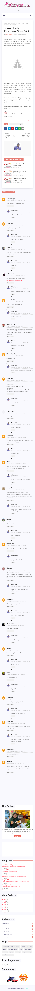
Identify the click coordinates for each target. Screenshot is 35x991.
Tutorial (29, 952)
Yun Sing (9, 762)
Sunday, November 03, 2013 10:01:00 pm (16, 413)
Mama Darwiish (12, 354)
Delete (12, 206)
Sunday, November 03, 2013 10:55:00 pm (16, 490)
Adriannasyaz (11, 199)
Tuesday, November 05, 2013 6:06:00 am (20, 342)
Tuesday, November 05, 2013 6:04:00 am (20, 477)
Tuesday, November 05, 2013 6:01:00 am (20, 313)
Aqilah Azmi (10, 749)
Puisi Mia (5, 952)
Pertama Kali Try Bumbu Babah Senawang (14, 867)
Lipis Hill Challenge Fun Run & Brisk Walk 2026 (15, 881)
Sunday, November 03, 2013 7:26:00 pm (16, 249)
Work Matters (18, 937)
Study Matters (18, 931)
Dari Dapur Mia (15, 946)
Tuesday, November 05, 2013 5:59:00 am (20, 710)
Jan (5, 909)
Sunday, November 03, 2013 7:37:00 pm (16, 275)
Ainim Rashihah (12, 300)
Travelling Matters (18, 934)
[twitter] (19, 10)
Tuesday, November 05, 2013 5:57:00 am (20, 557)
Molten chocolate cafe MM (9, 872)
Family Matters (18, 928)
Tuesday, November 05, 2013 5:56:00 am (20, 289)
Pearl (21, 949)
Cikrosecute (10, 544)
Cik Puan (9, 568)
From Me (29, 946)
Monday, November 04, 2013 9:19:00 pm (16, 723)
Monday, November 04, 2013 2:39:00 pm (16, 674)
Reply (8, 206)
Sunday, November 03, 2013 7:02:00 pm (16, 225)
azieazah (9, 488)
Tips (24, 952)
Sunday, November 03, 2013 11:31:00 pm (16, 545)
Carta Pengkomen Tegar (14, 23)
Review (12, 952)
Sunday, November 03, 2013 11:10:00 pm (16, 521)
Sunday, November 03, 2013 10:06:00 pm (16, 437)
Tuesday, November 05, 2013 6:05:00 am (20, 400)
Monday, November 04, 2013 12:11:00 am (16, 601)
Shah (8, 462)
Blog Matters (18, 923)
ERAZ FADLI (10, 599)
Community (6, 946)
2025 (5, 903)
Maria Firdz (10, 624)
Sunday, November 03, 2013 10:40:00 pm (16, 463)
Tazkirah (18, 952)
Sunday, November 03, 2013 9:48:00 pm (16, 380)
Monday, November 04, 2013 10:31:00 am (16, 650)
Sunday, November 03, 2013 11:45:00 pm (16, 570)
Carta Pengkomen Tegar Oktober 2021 (19, 172)
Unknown (10, 223)
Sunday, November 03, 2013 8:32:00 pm (16, 356)
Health (4, 949)
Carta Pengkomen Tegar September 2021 (19, 179)
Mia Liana (9, 34)
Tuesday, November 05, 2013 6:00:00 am (20, 612)
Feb (5, 908)
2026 (5, 899)
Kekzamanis (10, 274)
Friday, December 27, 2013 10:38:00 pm (16, 751)
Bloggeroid (29, 120)
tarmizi (9, 648)
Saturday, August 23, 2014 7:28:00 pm (15, 763)
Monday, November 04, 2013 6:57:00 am (16, 625)
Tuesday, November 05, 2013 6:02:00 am (20, 367)
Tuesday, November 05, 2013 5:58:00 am (20, 661)
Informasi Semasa (12, 949)
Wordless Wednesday (8, 955)
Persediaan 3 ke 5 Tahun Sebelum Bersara (14, 876)
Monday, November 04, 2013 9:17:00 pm (16, 699)
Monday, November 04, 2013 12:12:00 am (21, 212)
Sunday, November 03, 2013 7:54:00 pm (16, 301)
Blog (27, 988)
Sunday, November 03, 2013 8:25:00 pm (16, 326)
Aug (5, 901)
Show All (4, 890)
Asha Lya (9, 248)
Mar (5, 906)
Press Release (28, 949)
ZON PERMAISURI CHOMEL (14, 280)
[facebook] (16, 10)
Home (5, 23)
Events (23, 946)
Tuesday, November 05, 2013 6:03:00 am (20, 450)
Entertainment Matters (18, 926)
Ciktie (8, 673)
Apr (5, 904)
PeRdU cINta (11, 324)
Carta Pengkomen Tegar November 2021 (19, 164)
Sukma (9, 519)
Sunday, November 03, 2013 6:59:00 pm (16, 200)
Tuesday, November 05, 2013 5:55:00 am (20, 236)
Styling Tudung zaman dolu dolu (11, 886)
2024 (5, 911)
